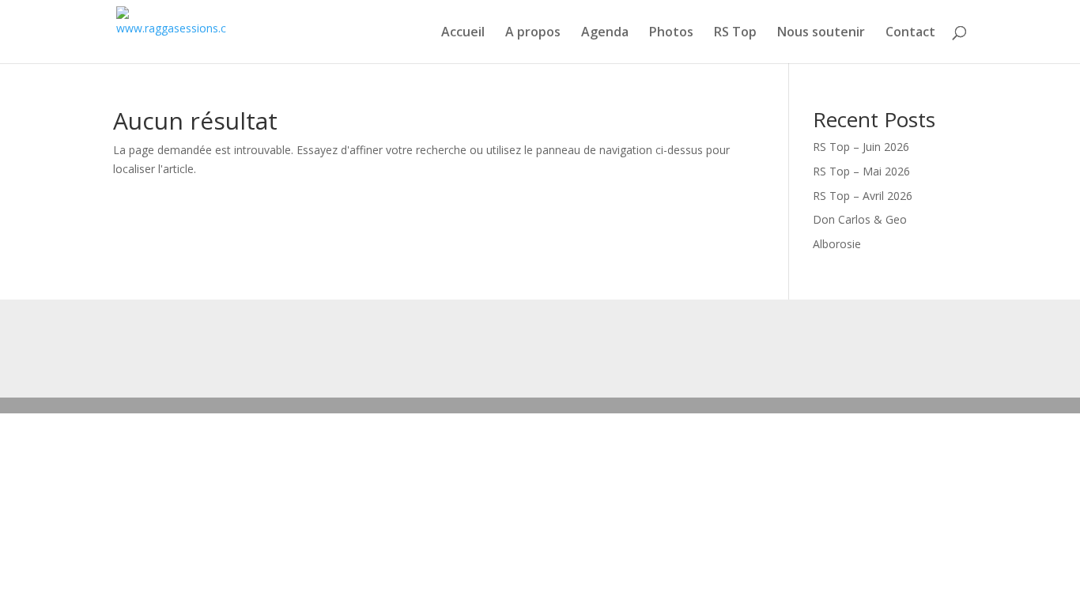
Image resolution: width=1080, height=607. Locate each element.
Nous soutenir (821, 33)
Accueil (463, 33)
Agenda (605, 33)
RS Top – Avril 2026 (862, 195)
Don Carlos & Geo (860, 219)
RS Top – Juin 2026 (861, 146)
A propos (533, 33)
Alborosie (837, 243)
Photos (671, 33)
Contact (910, 33)
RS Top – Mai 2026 (861, 171)
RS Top (735, 33)
